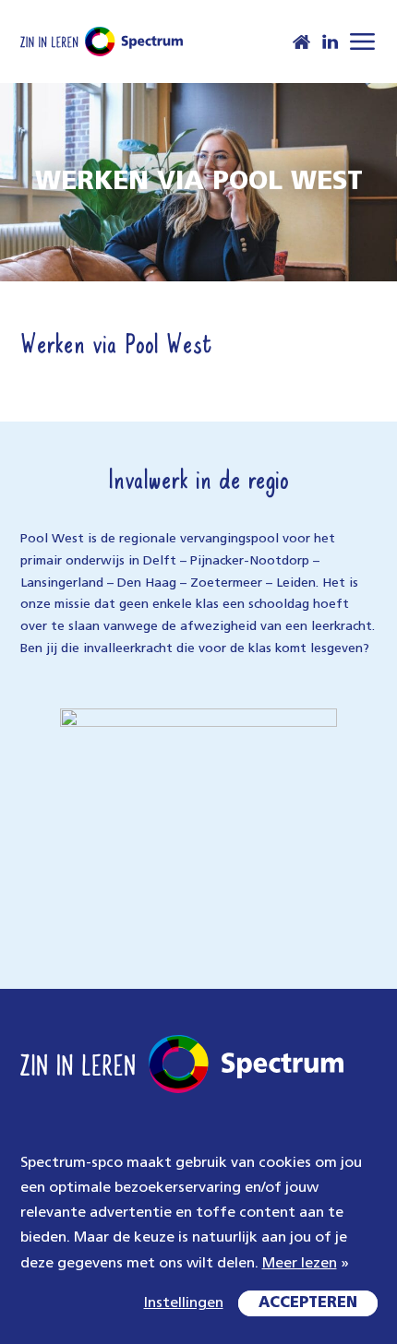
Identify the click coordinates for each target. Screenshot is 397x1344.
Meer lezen (299, 1263)
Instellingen (183, 1303)
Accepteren (308, 1303)
